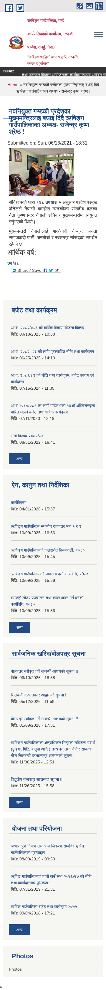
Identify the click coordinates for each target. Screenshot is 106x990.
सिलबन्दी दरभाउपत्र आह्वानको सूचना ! (38, 695)
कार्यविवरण (18, 502)
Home (13, 84)
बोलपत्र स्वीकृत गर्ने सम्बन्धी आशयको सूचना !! (44, 671)
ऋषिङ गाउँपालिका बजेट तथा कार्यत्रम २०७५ (44, 906)
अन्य (19, 458)
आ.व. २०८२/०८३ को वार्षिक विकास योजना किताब (47, 327)
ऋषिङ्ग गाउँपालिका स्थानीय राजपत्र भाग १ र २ (46, 526)
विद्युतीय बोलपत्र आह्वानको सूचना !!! (37, 779)
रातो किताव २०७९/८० (27, 435)
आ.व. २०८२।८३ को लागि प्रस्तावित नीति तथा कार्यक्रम (52, 351)
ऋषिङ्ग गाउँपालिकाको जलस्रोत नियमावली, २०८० (48, 550)
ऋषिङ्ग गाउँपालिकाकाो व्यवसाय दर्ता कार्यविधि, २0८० (50, 574)
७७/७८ (13, 263)
